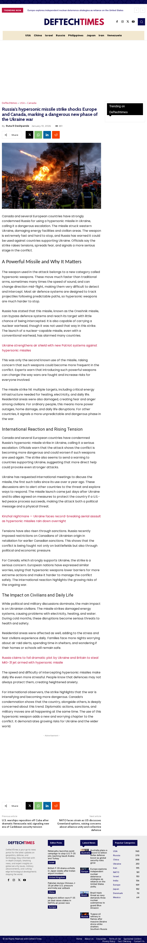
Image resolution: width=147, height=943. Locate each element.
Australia (85, 852)
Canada (31, 103)
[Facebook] (117, 21)
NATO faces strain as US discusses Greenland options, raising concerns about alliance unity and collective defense (79, 825)
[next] (142, 10)
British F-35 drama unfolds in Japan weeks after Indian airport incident (61, 870)
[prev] (136, 10)
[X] (128, 21)
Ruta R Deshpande (17, 125)
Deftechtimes (9, 103)
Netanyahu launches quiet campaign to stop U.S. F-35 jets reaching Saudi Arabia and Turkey (62, 855)
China (52, 892)
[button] (141, 21)
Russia (84, 916)
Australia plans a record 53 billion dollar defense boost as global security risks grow (98, 856)
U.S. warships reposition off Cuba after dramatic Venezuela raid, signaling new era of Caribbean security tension (25, 823)
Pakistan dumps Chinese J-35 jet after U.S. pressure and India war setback (62, 885)
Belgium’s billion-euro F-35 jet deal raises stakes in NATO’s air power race (61, 900)
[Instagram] (122, 21)
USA (22, 103)
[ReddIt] (56, 135)
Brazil (84, 895)
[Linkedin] (47, 135)
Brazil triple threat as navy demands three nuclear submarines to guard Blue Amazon (69, 10)
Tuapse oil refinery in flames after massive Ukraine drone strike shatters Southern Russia (98, 921)
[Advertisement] (73, 68)
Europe (52, 907)
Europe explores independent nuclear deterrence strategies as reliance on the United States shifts (98, 878)
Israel (51, 862)
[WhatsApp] (38, 135)
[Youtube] (133, 21)
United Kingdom (57, 877)
